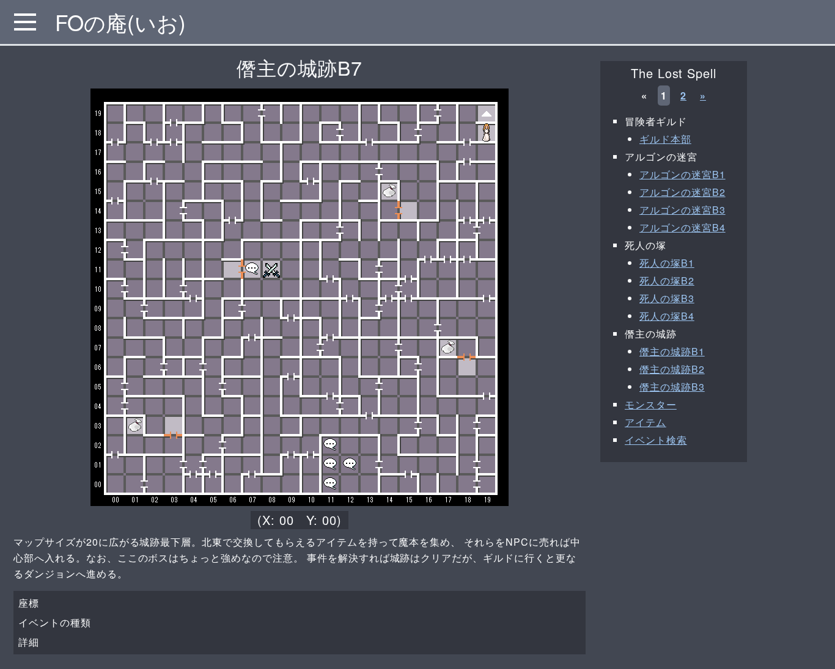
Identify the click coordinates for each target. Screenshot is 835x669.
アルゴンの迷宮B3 (682, 210)
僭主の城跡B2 (672, 369)
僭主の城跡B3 (672, 387)
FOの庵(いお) (120, 22)
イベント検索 (656, 440)
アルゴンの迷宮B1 (682, 174)
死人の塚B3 (666, 298)
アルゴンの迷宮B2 (682, 192)
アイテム (645, 422)
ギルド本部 (665, 139)
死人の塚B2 (666, 280)
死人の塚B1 (666, 263)
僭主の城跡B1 (672, 351)
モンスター (651, 404)
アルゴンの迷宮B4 (682, 227)
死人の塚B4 (666, 316)
